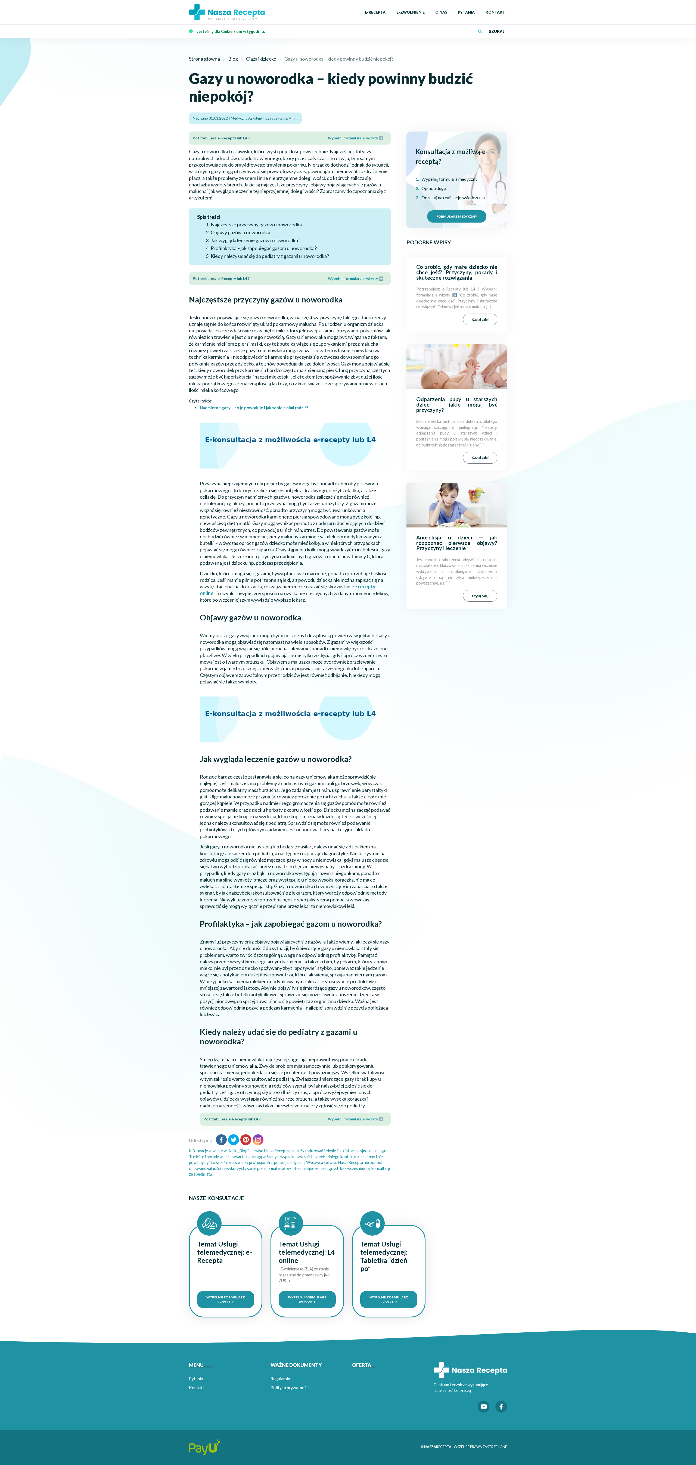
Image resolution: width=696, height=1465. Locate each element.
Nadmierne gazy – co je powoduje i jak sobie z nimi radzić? (254, 407)
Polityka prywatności (290, 1387)
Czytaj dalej (480, 319)
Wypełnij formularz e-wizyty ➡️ (355, 138)
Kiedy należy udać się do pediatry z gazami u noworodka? (270, 256)
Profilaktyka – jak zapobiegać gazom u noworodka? (264, 248)
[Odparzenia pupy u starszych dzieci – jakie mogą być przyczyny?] (456, 366)
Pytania (196, 1378)
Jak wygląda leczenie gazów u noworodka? (255, 240)
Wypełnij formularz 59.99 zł (225, 1299)
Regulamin (280, 1378)
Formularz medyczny (456, 216)
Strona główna (204, 59)
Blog (233, 59)
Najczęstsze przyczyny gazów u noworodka (256, 224)
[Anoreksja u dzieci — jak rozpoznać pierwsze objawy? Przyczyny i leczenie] (456, 504)
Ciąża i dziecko (261, 59)
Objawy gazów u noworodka (240, 232)
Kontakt (196, 1387)
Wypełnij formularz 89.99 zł (307, 1299)
